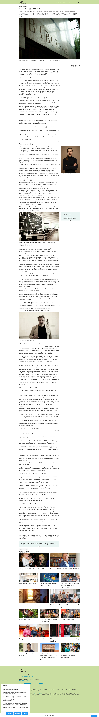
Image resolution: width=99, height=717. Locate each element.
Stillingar (69, 2)
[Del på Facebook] (72, 65)
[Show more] (70, 220)
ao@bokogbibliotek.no (24, 680)
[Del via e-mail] (75, 65)
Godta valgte (17, 713)
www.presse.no (55, 696)
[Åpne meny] (78, 2)
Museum (41, 683)
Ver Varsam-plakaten (37, 693)
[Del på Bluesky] (79, 65)
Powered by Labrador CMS (49, 715)
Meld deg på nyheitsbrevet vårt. (26, 676)
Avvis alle (25, 713)
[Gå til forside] (32, 2)
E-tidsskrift (58, 2)
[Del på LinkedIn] (73, 65)
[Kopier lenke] (77, 65)
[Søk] (74, 2)
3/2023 (21, 549)
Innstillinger (94, 715)
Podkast (64, 2)
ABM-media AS (27, 683)
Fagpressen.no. (6, 708)
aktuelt (25, 549)
